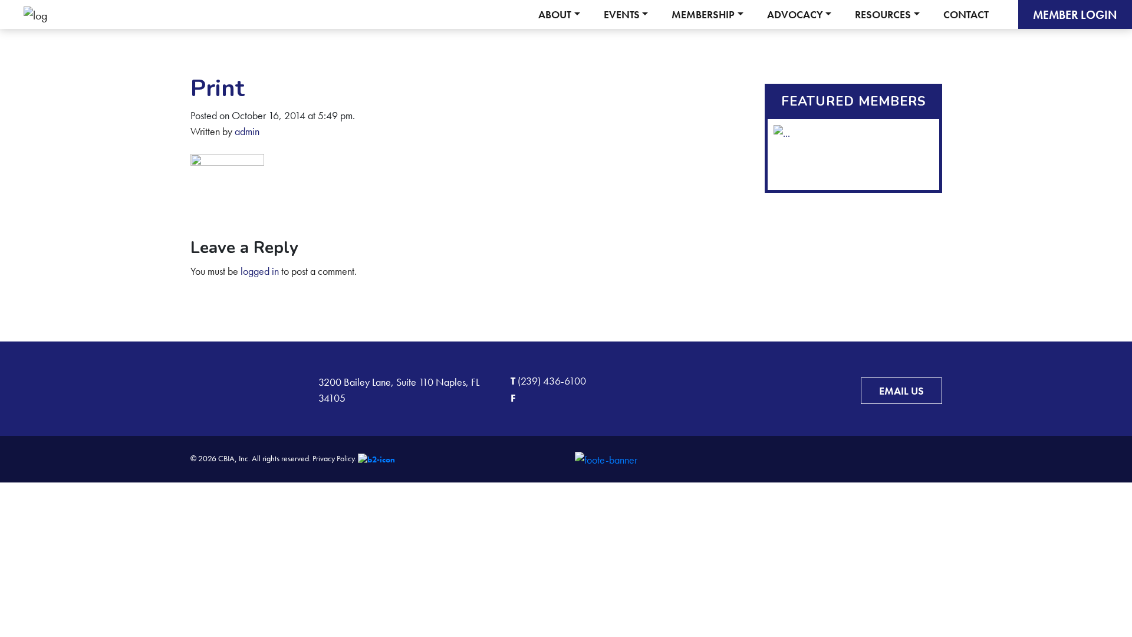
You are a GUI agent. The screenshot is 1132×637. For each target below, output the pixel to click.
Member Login (1075, 14)
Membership (703, 14)
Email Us (901, 391)
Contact (966, 14)
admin (247, 131)
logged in (260, 271)
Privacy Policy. (334, 458)
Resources (883, 14)
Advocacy (795, 14)
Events (622, 14)
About (554, 14)
